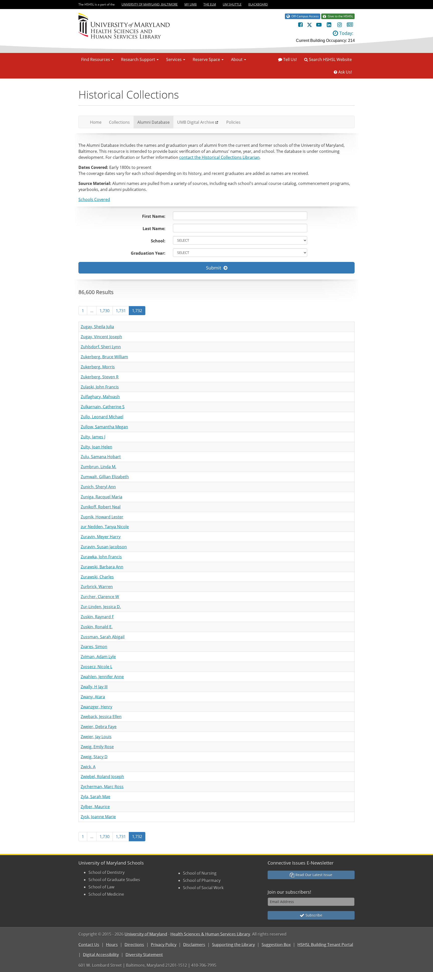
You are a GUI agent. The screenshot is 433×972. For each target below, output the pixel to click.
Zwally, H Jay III (94, 686)
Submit (215, 268)
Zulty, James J (93, 437)
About (237, 59)
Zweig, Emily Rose (97, 746)
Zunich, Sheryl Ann (98, 487)
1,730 (104, 310)
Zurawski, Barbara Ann (102, 567)
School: (158, 241)
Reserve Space (207, 59)
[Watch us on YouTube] (318, 24)
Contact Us (88, 944)
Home (97, 122)
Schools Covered (94, 199)
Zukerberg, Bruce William (104, 357)
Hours (112, 944)
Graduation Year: (148, 253)
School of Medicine (106, 894)
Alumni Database (153, 122)
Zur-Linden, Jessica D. (101, 606)
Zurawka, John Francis (101, 557)
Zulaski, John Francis (100, 387)
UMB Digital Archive (195, 122)
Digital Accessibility (101, 954)
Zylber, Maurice (95, 806)
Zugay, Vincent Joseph (101, 336)
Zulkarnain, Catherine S (103, 406)
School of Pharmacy (202, 880)
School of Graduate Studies (114, 879)
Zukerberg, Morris (98, 367)
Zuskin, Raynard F (97, 616)
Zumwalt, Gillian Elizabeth (105, 476)
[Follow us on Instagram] (339, 24)
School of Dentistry (106, 872)
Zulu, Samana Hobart (101, 456)
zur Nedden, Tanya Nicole (105, 526)
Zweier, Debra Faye (99, 726)
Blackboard (258, 4)
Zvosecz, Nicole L (96, 666)
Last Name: (154, 228)
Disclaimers (194, 944)
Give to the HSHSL (339, 16)
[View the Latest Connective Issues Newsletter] (350, 24)
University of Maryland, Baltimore (150, 4)
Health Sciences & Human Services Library (210, 934)
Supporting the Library (233, 944)
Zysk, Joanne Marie (98, 816)
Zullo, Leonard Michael (102, 417)
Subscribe (313, 915)
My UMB (190, 4)
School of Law (101, 887)
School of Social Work (203, 887)
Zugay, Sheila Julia (97, 326)
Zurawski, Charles (97, 577)
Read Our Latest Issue (313, 874)
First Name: (153, 216)
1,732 (137, 310)
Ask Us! (344, 72)
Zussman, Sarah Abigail (103, 637)
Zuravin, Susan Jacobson (104, 546)
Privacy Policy (163, 944)
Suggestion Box (276, 944)
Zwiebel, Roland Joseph (102, 776)
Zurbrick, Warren (97, 586)
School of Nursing (199, 873)
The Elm (209, 4)
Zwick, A (88, 767)
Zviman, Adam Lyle (98, 656)
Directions (134, 944)
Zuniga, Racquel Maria (101, 497)
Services (174, 59)
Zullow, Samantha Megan (104, 427)
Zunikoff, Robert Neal (101, 507)
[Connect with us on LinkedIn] (329, 24)
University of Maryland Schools (111, 863)
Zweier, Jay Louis (96, 736)
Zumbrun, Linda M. (98, 466)
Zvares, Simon (94, 646)
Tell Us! (289, 59)
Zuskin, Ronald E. (97, 627)
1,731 (121, 310)
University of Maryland (146, 934)
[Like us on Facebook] (300, 24)
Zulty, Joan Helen (96, 447)
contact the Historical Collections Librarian (219, 157)
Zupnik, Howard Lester (102, 517)
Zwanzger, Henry (96, 707)
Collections (119, 122)
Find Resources (96, 59)
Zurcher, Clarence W (100, 596)
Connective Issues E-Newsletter (301, 863)
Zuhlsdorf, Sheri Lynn (101, 347)
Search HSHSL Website (330, 59)
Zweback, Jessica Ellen (101, 716)
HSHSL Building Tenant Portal (325, 944)
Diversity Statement (144, 954)
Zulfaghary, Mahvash (100, 396)
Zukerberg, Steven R (100, 377)
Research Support (138, 59)
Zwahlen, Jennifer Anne (102, 676)
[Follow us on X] (309, 24)
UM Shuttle (232, 4)
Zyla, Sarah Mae (95, 796)
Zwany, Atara (93, 697)
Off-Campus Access (304, 16)
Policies (233, 122)
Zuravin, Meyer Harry (101, 536)
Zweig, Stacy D (94, 756)
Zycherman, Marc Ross (102, 786)
